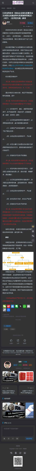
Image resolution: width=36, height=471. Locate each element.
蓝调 (8, 22)
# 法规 (6, 329)
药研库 (18, 446)
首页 (3, 8)
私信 (31, 23)
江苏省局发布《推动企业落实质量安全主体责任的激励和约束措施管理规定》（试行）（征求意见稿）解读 (17, 15)
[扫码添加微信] (33, 236)
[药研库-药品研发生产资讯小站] (18, 2)
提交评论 (29, 438)
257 (16, 365)
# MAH (12, 329)
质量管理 (9, 8)
